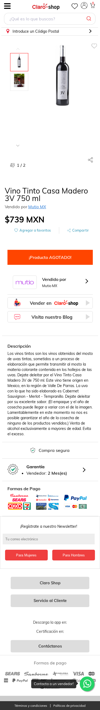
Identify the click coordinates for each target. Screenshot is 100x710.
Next (17, 141)
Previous (17, 45)
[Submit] (89, 18)
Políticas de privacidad (69, 705)
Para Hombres (74, 555)
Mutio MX (37, 206)
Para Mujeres (26, 555)
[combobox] (49, 19)
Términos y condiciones (30, 705)
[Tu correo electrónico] (50, 542)
